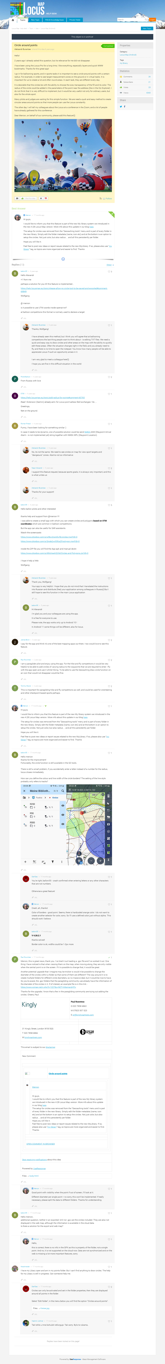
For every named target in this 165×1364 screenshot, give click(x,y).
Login (152, 20)
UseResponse (39, 1168)
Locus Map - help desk (19, 28)
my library (124, 63)
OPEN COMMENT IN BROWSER (40, 1144)
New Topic (35, 20)
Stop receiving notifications (34, 1159)
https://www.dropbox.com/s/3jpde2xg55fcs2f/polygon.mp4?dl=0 (50, 541)
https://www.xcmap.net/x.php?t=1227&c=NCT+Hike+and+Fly (48, 987)
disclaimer (50, 1047)
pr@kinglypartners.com (83, 1015)
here (91, 227)
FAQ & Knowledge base (54, 20)
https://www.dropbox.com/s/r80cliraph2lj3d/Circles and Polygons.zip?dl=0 (54, 553)
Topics (22, 20)
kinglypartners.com (33, 1037)
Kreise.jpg (44, 1308)
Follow (109, 198)
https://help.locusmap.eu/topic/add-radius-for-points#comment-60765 (53, 397)
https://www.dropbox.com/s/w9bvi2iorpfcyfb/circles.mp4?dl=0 (49, 537)
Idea (37, 28)
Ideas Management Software (93, 1359)
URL (24, 318)
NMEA (87, 432)
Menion (35, 1087)
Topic (31, 28)
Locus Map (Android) (48, 28)
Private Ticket (74, 20)
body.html (34, 1176)
